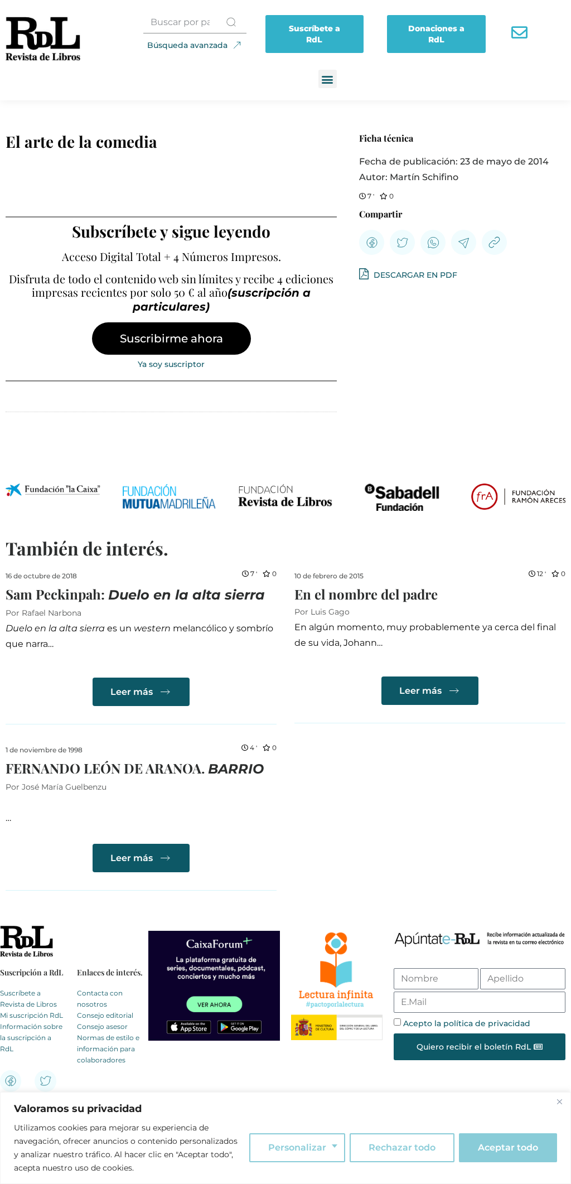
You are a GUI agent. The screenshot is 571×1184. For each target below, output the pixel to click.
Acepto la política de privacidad (466, 1023)
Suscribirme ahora (171, 338)
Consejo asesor (102, 1026)
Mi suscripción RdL (31, 1015)
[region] (285, 1138)
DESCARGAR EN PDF (414, 275)
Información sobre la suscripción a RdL (31, 1037)
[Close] (559, 1101)
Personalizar (297, 1147)
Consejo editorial (105, 1015)
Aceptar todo (508, 1147)
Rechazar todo (402, 1147)
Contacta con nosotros (100, 998)
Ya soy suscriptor (171, 364)
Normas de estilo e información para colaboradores (108, 1048)
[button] (327, 79)
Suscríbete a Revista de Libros (28, 998)
